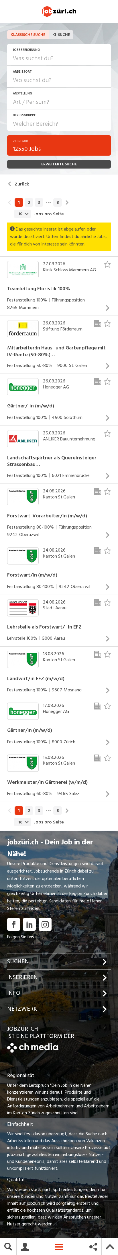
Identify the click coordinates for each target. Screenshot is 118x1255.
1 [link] (19, 202)
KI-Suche (61, 34)
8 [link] (57, 202)
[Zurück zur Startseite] (32, 1051)
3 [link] (39, 202)
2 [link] (29, 202)
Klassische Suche (28, 34)
